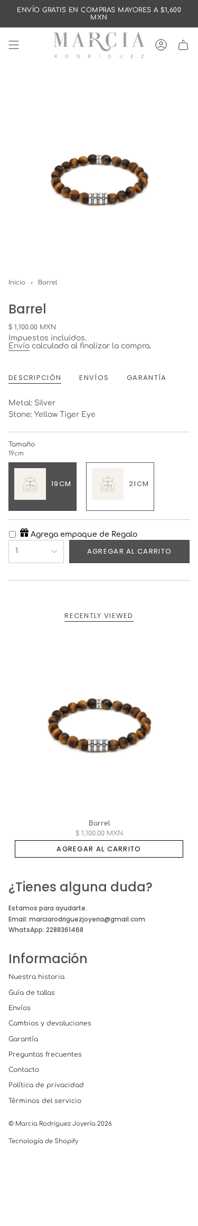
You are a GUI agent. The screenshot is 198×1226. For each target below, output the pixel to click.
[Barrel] (99, 722)
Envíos (19, 1008)
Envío (19, 346)
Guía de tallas (31, 992)
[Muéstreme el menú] (13, 45)
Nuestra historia (36, 977)
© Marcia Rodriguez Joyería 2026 (60, 1123)
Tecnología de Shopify (43, 1141)
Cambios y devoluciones (49, 1023)
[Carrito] (183, 45)
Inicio (16, 282)
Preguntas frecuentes (45, 1054)
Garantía (23, 1039)
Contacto (23, 1069)
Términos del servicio (44, 1101)
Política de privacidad (46, 1085)
